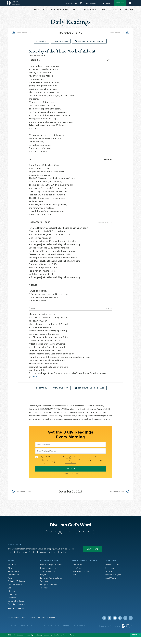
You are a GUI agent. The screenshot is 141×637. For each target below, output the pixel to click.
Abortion (12, 564)
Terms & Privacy (72, 473)
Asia (10, 578)
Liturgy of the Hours (48, 584)
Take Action (77, 564)
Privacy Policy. (70, 463)
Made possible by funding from (108, 626)
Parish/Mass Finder (113, 564)
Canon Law (12, 594)
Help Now (120, 3)
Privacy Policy (79, 625)
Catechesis (13, 597)
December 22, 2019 (117, 33)
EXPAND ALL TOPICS (16, 609)
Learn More (92, 549)
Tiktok (131, 618)
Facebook (109, 618)
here (34, 376)
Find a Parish (90, 3)
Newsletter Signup (113, 574)
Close (134, 635)
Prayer (43, 574)
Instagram (125, 618)
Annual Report (14, 574)
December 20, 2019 (24, 33)
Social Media (110, 578)
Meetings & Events (80, 571)
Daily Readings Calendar (81, 3)
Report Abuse (105, 3)
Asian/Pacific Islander (17, 581)
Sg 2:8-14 (109, 60)
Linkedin (120, 618)
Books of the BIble (48, 568)
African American (15, 571)
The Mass (44, 587)
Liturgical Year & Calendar (51, 578)
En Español (41, 41)
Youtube (115, 618)
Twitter (104, 618)
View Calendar (60, 41)
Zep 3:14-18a (108, 159)
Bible (10, 587)
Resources (109, 568)
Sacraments (45, 581)
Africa (10, 568)
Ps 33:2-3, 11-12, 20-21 (105, 222)
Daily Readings (72, 3)
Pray (74, 574)
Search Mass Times (48, 571)
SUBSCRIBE (70, 469)
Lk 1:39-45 (109, 308)
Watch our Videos (86, 532)
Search (130, 2)
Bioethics (12, 591)
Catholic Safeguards (16, 604)
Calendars (109, 571)
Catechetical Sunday (16, 601)
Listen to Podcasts (69, 532)
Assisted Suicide (15, 584)
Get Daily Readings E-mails (91, 41)
